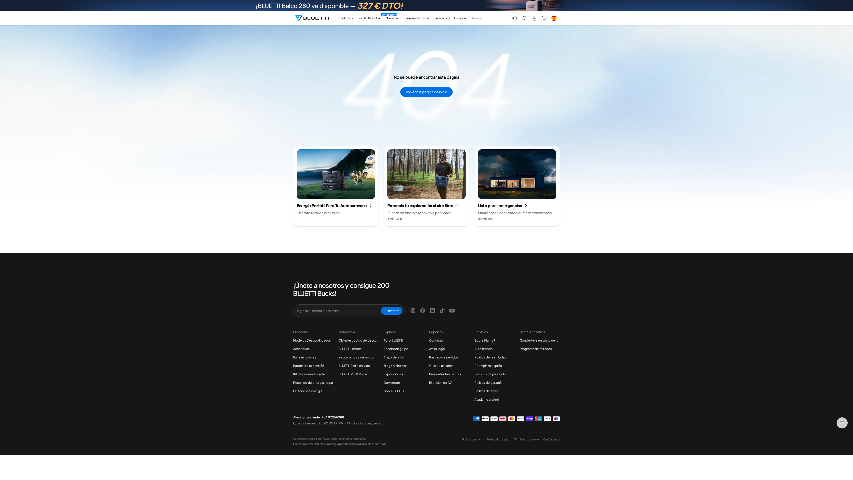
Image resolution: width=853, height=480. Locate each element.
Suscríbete (392, 311)
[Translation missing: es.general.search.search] (525, 18)
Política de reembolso (490, 357)
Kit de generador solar (309, 374)
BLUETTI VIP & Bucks (353, 374)
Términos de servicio (526, 439)
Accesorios (301, 349)
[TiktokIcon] (442, 311)
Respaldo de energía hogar (313, 382)
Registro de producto (490, 374)
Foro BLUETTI (393, 340)
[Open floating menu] (842, 422)
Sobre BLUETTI (394, 391)
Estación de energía (307, 391)
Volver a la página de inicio (426, 92)
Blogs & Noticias (395, 366)
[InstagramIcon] (413, 311)
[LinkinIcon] (432, 311)
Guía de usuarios (441, 366)
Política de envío (486, 391)
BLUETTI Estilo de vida (354, 366)
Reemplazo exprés (488, 366)
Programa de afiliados (536, 349)
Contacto (436, 340)
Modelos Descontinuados (312, 340)
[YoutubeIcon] (452, 311)
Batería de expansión (308, 366)
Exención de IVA (440, 382)
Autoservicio (483, 349)
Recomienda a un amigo (356, 357)
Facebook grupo (396, 349)
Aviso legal (437, 349)
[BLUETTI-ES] (312, 18)
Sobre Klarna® (484, 340)
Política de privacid (498, 439)
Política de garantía (488, 382)
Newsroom (392, 382)
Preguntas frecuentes (445, 374)
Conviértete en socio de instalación (540, 340)
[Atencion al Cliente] (515, 18)
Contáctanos (551, 439)
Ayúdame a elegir (487, 399)
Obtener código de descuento (359, 340)
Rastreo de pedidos (443, 357)
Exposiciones (393, 374)
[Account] (534, 18)
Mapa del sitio (394, 357)
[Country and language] (554, 18)
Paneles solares (304, 357)
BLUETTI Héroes (350, 349)
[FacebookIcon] (423, 311)
